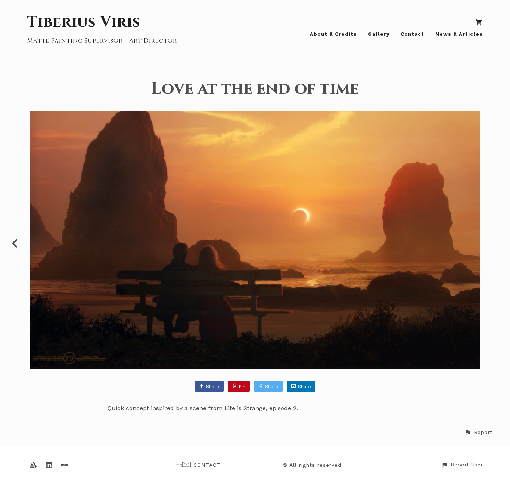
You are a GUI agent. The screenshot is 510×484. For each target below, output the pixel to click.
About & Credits (333, 34)
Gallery (378, 34)
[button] (478, 432)
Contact (412, 34)
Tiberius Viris (83, 22)
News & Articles (459, 34)
